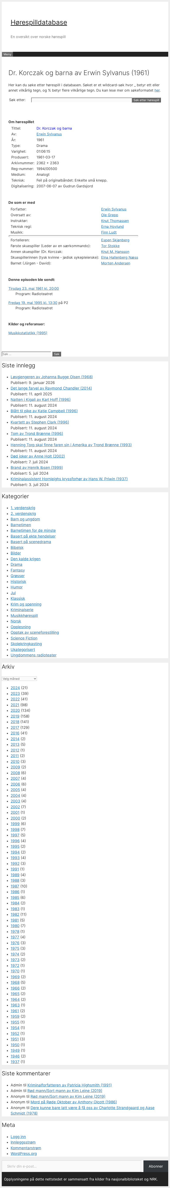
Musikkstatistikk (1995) (27, 333)
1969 (15, 977)
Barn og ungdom (25, 519)
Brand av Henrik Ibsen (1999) (37, 467)
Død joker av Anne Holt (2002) (38, 456)
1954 (15, 1028)
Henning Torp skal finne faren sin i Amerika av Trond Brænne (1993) (71, 445)
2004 (15, 795)
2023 (15, 693)
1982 (15, 914)
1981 (15, 920)
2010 (15, 761)
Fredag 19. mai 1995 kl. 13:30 (32, 302)
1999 (15, 824)
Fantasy (18, 570)
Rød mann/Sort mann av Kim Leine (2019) (64, 1090)
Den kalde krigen (26, 559)
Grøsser (18, 576)
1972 (15, 965)
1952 (15, 1033)
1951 (15, 1039)
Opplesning (21, 627)
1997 (15, 835)
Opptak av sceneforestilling (35, 632)
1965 (15, 994)
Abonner (156, 1166)
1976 (15, 943)
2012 (15, 750)
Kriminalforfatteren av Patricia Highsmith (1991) (69, 1085)
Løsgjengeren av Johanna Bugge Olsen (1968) (52, 377)
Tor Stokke (110, 246)
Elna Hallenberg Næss (119, 257)
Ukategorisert (23, 649)
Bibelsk (17, 547)
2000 (15, 818)
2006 (15, 784)
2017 (15, 727)
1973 (15, 960)
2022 (15, 699)
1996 (15, 841)
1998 (15, 829)
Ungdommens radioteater (33, 655)
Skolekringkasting (26, 644)
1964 (15, 999)
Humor (17, 587)
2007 (15, 778)
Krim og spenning (26, 604)
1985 (15, 897)
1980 (15, 926)
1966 (15, 988)
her (157, 90)
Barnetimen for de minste (33, 530)
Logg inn (18, 1136)
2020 (15, 710)
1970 (15, 971)
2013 (15, 744)
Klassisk (18, 598)
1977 (15, 937)
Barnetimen (21, 525)
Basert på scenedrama (31, 542)
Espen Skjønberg (115, 240)
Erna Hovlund (112, 226)
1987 (15, 886)
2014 (15, 739)
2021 (15, 705)
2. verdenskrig (23, 513)
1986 (15, 892)
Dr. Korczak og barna (54, 128)
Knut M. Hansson (115, 251)
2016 (15, 733)
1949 (15, 1050)
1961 (15, 1011)
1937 (15, 1062)
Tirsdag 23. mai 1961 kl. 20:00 (33, 288)
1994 (15, 852)
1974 (15, 954)
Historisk (18, 581)
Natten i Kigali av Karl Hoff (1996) (41, 399)
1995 (15, 846)
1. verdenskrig (23, 508)
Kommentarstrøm (26, 1148)
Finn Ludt (109, 232)
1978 (15, 931)
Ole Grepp (109, 215)
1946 (15, 1056)
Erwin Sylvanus (49, 134)
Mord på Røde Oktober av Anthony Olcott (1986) (74, 1102)
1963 (15, 1005)
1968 (15, 982)
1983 (15, 909)
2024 (15, 688)
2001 (15, 812)
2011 (15, 756)
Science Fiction (24, 638)
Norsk (16, 621)
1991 (15, 869)
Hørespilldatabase (39, 22)
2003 (15, 801)
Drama (16, 564)
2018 (15, 722)
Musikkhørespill (24, 615)
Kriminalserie (22, 610)
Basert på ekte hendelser (33, 536)
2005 (15, 790)
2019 (15, 716)
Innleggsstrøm (23, 1142)
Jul (13, 593)
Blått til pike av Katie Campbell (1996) (44, 411)
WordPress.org (24, 1153)
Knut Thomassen (115, 220)
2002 (15, 807)
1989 (15, 875)
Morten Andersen (115, 263)
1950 (15, 1045)
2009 (15, 767)
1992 (15, 863)
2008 (15, 773)
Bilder (16, 553)
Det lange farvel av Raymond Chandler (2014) (51, 388)
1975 (15, 948)
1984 (15, 903)
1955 (15, 1022)
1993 (15, 858)
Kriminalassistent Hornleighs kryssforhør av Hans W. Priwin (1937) (69, 479)
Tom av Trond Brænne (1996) (37, 433)
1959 (15, 1016)
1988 (15, 880)
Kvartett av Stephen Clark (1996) (40, 422)
